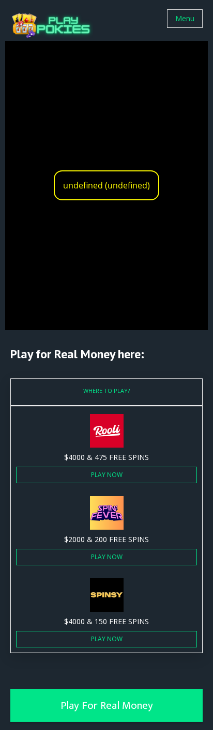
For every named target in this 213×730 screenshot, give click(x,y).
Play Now (107, 474)
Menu (184, 18)
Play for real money (106, 705)
